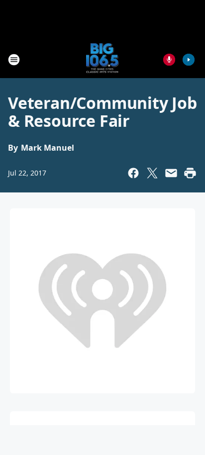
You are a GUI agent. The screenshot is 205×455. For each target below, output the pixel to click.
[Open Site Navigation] (14, 60)
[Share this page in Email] (171, 173)
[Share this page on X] (152, 173)
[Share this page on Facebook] (133, 173)
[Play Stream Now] (189, 60)
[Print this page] (190, 173)
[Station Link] (102, 59)
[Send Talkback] (169, 60)
